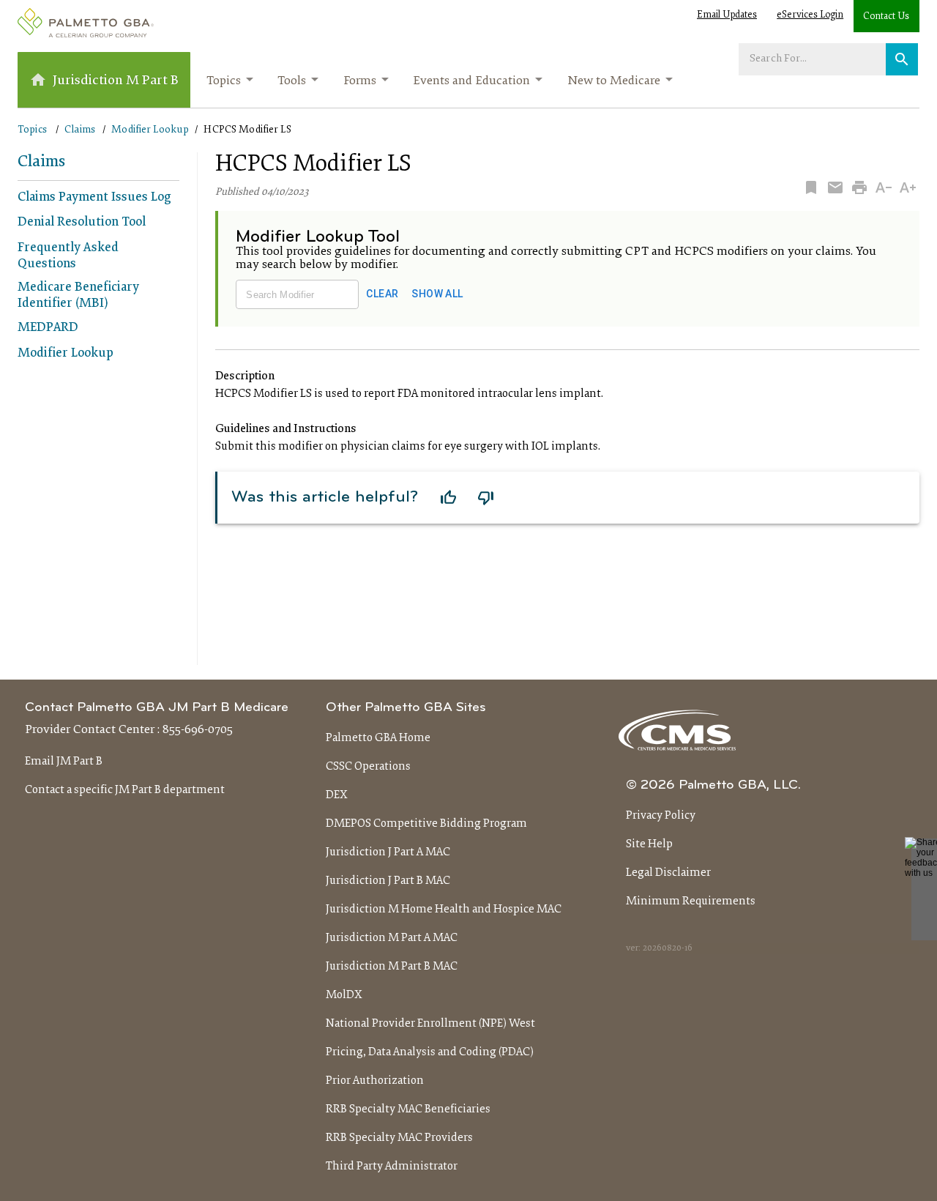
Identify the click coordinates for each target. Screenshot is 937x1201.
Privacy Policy (660, 816)
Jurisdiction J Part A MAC (388, 852)
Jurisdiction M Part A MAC (392, 938)
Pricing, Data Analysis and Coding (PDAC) (430, 1052)
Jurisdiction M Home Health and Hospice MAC (443, 909)
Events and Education (471, 81)
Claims (79, 129)
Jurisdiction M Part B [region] (116, 81)
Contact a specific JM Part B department (125, 790)
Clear (382, 294)
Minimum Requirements (690, 901)
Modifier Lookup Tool (318, 237)
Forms (359, 81)
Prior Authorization (375, 1081)
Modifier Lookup (150, 129)
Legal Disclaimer (668, 873)
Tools (291, 81)
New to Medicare (613, 81)
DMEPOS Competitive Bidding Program (426, 824)
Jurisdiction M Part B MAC (392, 967)
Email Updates (727, 15)
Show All (437, 294)
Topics (223, 81)
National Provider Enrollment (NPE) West (430, 1024)
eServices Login (810, 15)
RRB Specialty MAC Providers (399, 1138)
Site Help (649, 844)
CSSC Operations (368, 767)
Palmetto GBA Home (378, 738)
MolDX (344, 995)
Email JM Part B (63, 761)
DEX (337, 795)
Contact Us (886, 17)
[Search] (902, 59)
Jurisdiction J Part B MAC (388, 881)
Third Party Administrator (392, 1166)
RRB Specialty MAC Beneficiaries (408, 1109)
